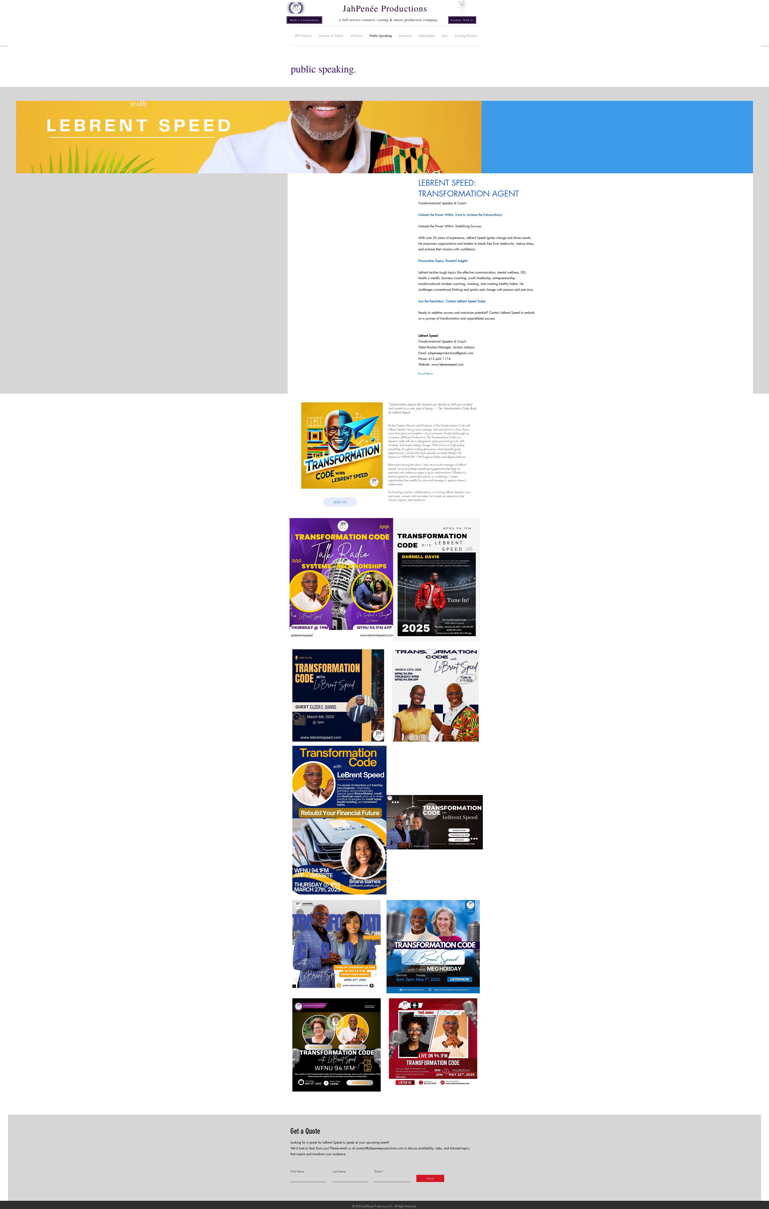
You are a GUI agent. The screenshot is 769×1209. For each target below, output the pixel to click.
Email (378, 1171)
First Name (297, 1171)
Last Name (339, 1171)
